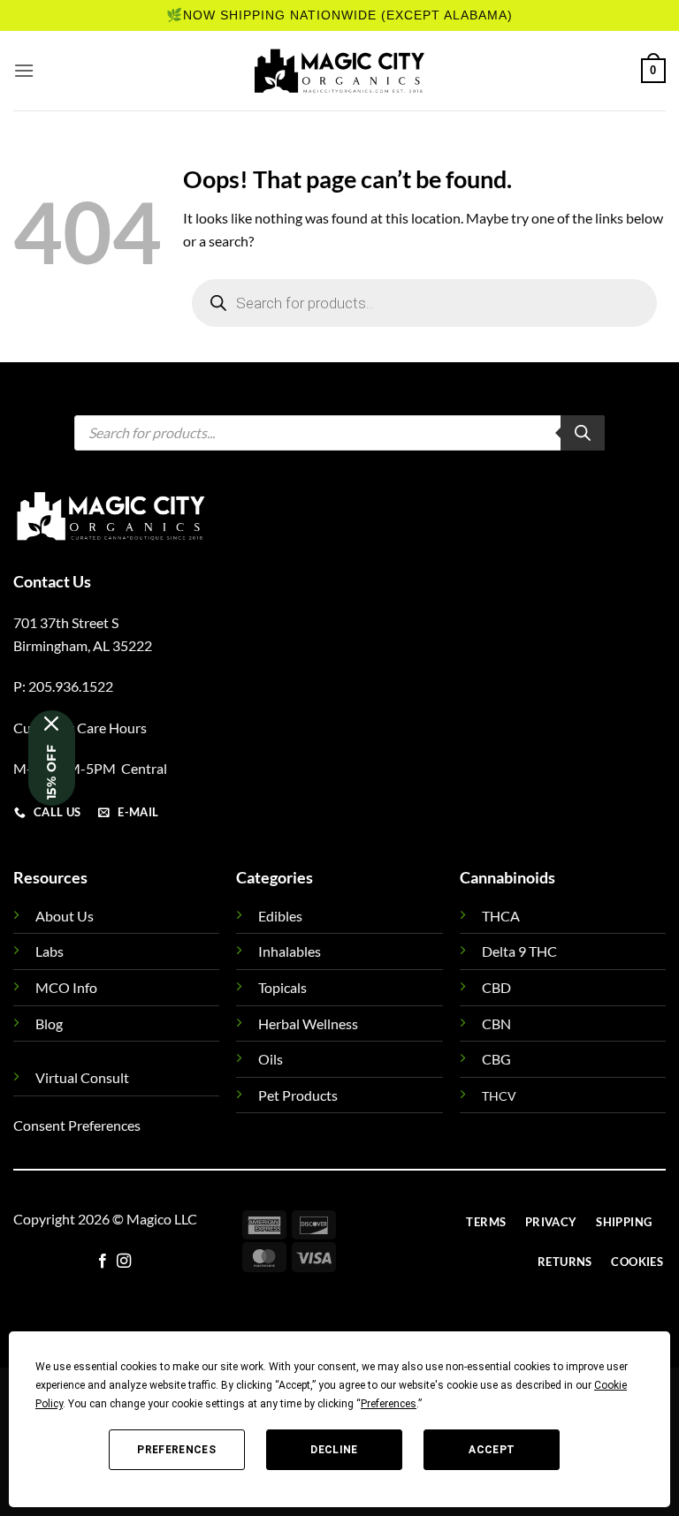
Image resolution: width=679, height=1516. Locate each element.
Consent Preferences (77, 1125)
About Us (64, 915)
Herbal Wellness (308, 1023)
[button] (23, 70)
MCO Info (66, 987)
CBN (496, 1023)
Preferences (176, 1450)
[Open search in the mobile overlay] (424, 303)
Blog (49, 1023)
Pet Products (298, 1095)
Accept (492, 1450)
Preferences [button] (388, 1404)
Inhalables (289, 951)
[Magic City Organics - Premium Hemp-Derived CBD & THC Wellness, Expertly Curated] (339, 70)
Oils (270, 1058)
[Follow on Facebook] (102, 1262)
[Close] (51, 723)
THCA (501, 915)
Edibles (280, 915)
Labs (49, 951)
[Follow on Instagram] (124, 1262)
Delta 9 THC (519, 951)
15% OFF (51, 772)
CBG (496, 1058)
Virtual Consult (82, 1077)
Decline (334, 1450)
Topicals (282, 987)
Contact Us (52, 581)
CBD (496, 987)
